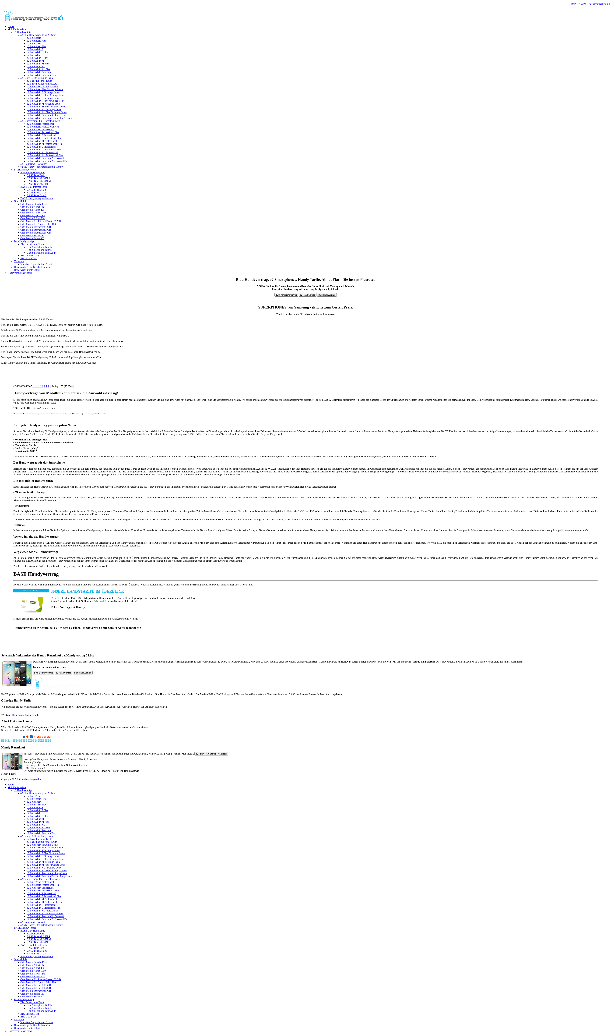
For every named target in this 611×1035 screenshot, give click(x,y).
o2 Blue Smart (34, 43)
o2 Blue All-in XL (36, 66)
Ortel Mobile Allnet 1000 (33, 212)
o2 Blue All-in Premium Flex (41, 75)
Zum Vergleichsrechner (286, 295)
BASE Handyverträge (25, 169)
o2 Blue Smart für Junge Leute (42, 86)
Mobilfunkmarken (17, 29)
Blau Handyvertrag (326, 295)
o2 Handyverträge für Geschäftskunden (40, 121)
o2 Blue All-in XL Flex (38, 69)
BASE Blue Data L (36, 195)
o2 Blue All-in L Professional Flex (44, 149)
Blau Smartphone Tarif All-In (41, 252)
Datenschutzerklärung (599, 4)
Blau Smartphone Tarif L (39, 249)
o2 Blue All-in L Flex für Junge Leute (46, 100)
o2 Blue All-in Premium (39, 72)
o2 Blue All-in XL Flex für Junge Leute (47, 112)
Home (11, 26)
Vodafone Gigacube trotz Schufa (36, 264)
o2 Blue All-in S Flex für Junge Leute (46, 95)
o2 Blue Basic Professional (40, 123)
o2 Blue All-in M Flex (38, 63)
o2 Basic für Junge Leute (39, 80)
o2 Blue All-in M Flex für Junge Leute (46, 106)
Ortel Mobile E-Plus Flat (32, 218)
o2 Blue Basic (34, 37)
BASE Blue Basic (36, 175)
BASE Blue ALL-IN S (38, 178)
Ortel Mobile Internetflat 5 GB (35, 232)
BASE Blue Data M (37, 192)
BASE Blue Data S (36, 189)
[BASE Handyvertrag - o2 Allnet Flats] (33, 21)
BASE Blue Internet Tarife (33, 186)
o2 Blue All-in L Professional (41, 146)
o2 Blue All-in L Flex (37, 58)
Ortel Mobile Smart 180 (32, 235)
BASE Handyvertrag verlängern (36, 198)
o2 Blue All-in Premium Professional (45, 158)
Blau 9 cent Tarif (28, 258)
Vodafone (19, 261)
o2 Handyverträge (23, 32)
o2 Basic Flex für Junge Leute (42, 83)
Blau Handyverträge (24, 241)
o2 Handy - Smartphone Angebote (211, 754)
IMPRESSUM (578, 4)
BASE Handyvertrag (43, 673)
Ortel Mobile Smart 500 (32, 238)
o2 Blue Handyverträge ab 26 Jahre (38, 35)
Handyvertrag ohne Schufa (25, 715)
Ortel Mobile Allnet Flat (32, 207)
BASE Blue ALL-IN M (39, 181)
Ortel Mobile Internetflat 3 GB (35, 229)
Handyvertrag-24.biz (30, 779)
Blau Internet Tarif (29, 255)
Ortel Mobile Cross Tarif (32, 215)
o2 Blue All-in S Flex (37, 52)
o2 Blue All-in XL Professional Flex (45, 155)
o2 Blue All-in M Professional (42, 141)
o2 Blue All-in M (35, 60)
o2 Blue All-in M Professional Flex (44, 143)
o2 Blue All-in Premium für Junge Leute (47, 115)
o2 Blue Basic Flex (36, 40)
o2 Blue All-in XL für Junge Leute (44, 109)
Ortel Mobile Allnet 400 (32, 209)
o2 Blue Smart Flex (36, 46)
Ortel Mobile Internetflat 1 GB (35, 227)
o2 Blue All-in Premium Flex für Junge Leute (49, 118)
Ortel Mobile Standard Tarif (34, 204)
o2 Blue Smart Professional (40, 129)
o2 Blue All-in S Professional (41, 135)
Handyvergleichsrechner (20, 272)
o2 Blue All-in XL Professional (42, 152)
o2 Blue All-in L (35, 55)
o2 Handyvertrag (307, 295)
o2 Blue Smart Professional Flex (43, 132)
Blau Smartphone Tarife (32, 244)
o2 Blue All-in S (35, 49)
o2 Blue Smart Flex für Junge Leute (45, 89)
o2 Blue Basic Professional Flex (43, 126)
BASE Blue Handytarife (32, 172)
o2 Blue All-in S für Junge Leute (43, 92)
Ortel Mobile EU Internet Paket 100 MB (40, 221)
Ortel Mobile (20, 201)
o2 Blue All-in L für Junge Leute (43, 98)
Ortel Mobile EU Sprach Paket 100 (38, 224)
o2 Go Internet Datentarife (33, 164)
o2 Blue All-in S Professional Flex (44, 138)
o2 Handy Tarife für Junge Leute (36, 78)
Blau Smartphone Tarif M (40, 247)
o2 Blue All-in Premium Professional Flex (48, 161)
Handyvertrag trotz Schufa (27, 270)
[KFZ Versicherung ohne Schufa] (26, 741)
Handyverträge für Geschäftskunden (32, 267)
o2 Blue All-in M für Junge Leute (43, 103)
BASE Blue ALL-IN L (38, 184)
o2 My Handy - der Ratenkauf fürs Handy (41, 166)
